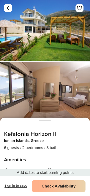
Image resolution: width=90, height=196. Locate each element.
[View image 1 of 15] (45, 30)
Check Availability (59, 186)
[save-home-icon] (80, 8)
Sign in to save (15, 185)
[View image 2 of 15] (45, 92)
